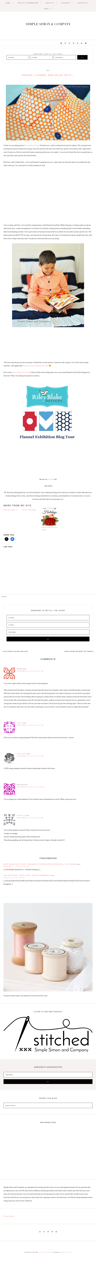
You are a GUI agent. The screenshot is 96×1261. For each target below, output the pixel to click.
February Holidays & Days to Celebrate (49, 528)
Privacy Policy (9, 1216)
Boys (48, 70)
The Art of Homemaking (29, 510)
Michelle (21, 815)
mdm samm (21, 753)
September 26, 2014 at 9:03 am (30, 671)
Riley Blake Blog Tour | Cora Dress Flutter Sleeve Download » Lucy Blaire (40, 864)
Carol (19, 723)
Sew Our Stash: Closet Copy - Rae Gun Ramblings (27, 875)
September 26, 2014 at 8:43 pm (30, 817)
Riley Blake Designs (32, 145)
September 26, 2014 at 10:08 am (30, 787)
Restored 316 (66, 1252)
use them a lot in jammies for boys (36, 365)
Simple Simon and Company (48, 25)
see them (50, 479)
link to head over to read (21, 372)
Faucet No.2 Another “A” (11, 510)
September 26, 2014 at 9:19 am (30, 725)
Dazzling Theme (46, 1252)
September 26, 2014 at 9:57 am (30, 756)
